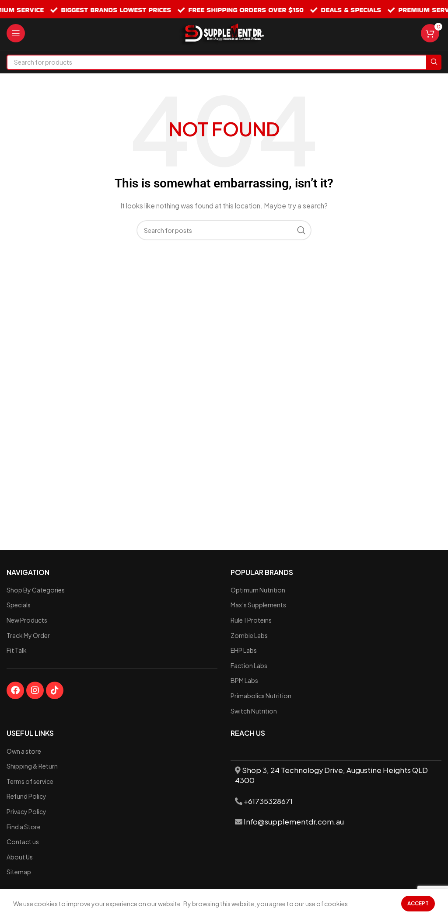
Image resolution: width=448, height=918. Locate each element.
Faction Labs (249, 665)
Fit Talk (17, 650)
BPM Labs (244, 680)
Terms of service (30, 781)
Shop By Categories (36, 590)
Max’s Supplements (258, 605)
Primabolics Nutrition (261, 696)
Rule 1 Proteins (251, 620)
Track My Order (28, 635)
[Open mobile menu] (15, 33)
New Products (27, 620)
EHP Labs (244, 650)
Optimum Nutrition (258, 590)
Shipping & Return (32, 766)
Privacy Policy (26, 811)
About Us (20, 857)
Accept (418, 903)
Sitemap (19, 872)
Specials (19, 605)
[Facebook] (15, 690)
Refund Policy (26, 796)
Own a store (24, 751)
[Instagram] (35, 690)
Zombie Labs (249, 635)
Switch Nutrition (254, 711)
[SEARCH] (433, 62)
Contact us (23, 841)
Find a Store (24, 827)
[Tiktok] (54, 690)
